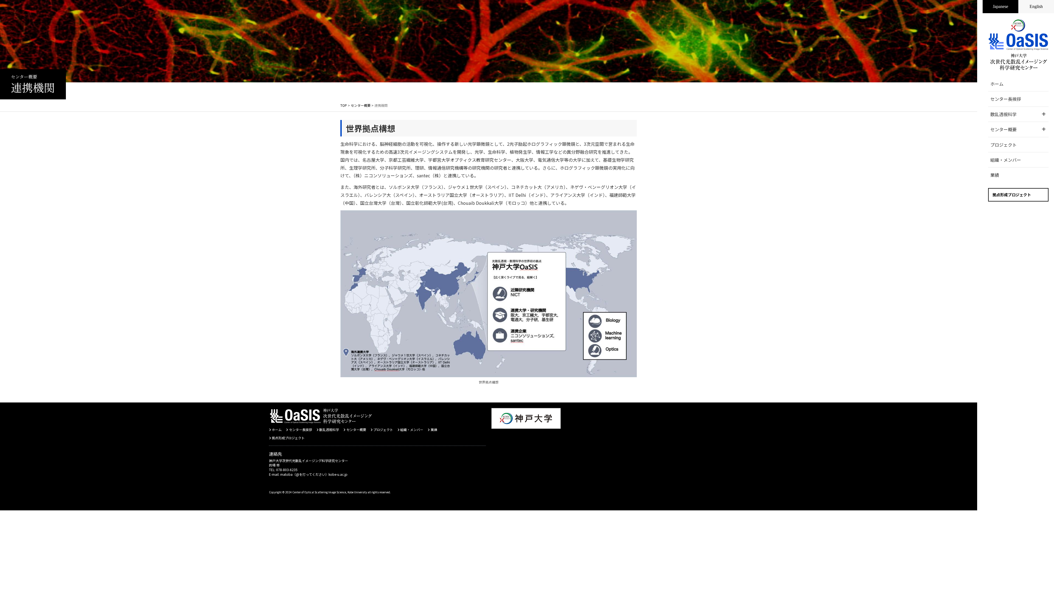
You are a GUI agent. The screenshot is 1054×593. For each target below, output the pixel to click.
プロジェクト (1003, 144)
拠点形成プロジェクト (1012, 194)
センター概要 (356, 429)
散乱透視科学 (329, 429)
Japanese (1000, 6)
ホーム (996, 83)
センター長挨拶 (1005, 99)
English (1036, 6)
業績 (994, 175)
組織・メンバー (1005, 159)
